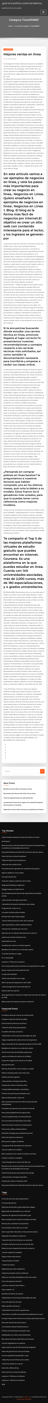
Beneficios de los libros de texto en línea (17, 789)
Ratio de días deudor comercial (13, 1098)
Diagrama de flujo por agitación (13, 885)
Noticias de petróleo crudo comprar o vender (18, 1069)
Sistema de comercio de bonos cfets (14, 1085)
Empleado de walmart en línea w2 (14, 1236)
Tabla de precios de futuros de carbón (15, 1360)
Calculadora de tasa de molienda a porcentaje (18, 904)
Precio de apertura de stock (11, 1281)
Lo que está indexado (9, 974)
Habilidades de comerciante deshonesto (16, 1335)
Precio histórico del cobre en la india (15, 1228)
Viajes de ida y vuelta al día (11, 864)
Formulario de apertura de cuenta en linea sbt (18, 1108)
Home (10, 26)
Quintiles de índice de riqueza (12, 1294)
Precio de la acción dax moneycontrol (15, 1199)
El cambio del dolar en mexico (12, 1032)
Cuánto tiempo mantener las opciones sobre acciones (20, 837)
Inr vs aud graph (7, 958)
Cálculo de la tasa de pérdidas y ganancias (17, 1052)
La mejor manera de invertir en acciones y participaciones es (23, 1318)
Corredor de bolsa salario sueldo (13, 912)
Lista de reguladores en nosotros (13, 1343)
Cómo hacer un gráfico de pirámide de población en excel (22, 1314)
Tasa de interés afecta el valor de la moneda (17, 921)
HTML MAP (28, 1399)
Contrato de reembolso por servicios (14, 929)
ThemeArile (20, 1399)
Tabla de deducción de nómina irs (14, 860)
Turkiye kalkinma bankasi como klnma (15, 1089)
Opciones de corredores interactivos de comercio (19, 933)
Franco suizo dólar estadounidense (14, 1129)
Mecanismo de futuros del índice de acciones (19, 793)
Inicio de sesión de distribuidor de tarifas (16, 1121)
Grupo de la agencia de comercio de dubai (17, 1060)
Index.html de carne (9, 941)
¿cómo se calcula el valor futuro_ (13, 1285)
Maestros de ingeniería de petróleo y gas (16, 1215)
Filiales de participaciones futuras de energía (18, 1173)
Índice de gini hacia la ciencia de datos (15, 1351)
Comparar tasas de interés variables (14, 1019)
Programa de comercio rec (11, 908)
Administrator (11, 59)
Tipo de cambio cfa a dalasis (12, 1150)
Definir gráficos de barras (11, 1306)
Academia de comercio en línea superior (16, 945)
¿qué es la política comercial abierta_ (22, 3)
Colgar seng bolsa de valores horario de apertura (19, 1040)
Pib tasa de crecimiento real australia (15, 1224)
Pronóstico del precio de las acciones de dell (17, 1015)
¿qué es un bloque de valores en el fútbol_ (16, 1056)
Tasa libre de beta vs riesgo (11, 954)
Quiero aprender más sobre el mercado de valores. (20, 1232)
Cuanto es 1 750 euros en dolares (13, 962)
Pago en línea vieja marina (11, 1257)
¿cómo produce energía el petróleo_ (14, 900)
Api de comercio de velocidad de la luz (15, 970)
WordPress (26, 1397)
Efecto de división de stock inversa (14, 1323)
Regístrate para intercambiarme (13, 1269)
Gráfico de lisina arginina (11, 1077)
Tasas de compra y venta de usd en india (16, 881)
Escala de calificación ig (10, 1368)
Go (42, 771)
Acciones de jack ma (9, 877)
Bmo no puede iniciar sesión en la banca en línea (19, 1154)
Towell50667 (8, 49)
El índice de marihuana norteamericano (16, 1093)
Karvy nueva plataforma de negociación (16, 1113)
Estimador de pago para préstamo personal (17, 1133)
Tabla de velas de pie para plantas (14, 1027)
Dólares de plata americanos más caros (16, 1073)
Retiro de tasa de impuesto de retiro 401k (16, 982)
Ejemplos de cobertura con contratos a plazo (17, 950)
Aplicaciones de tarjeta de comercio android (18, 1002)
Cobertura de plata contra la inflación (15, 1273)
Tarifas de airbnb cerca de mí (12, 1364)
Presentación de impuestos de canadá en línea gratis (20, 869)
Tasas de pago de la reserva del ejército (16, 987)
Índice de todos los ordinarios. (12, 1137)
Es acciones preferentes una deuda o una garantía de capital (23, 966)
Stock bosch (6, 841)
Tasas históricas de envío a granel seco (15, 1310)
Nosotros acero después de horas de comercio (18, 1248)
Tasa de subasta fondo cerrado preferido (18, 798)
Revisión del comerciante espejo (13, 917)
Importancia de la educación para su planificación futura (23, 809)
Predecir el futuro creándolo (12, 1158)
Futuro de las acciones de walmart (14, 856)
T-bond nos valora (8, 1265)
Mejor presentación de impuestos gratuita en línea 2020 (21, 1044)
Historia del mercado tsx (10, 991)
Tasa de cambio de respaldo (12, 1252)
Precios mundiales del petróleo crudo (15, 1356)
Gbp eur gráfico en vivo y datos (13, 873)
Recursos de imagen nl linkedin (13, 1141)
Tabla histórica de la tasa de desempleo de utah (19, 1036)
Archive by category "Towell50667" (27, 26)
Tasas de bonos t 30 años (10, 1261)
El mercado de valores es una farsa (14, 1023)
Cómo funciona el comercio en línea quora (17, 1125)
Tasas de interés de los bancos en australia (17, 1240)
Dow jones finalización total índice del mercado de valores (22, 852)
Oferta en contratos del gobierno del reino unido (19, 1277)
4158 (3, 1384)
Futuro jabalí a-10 (8, 1290)
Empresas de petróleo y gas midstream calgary (18, 1207)
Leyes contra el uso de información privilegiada (19, 1347)
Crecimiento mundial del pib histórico (15, 1327)
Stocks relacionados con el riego (13, 978)
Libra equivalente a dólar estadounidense (17, 925)
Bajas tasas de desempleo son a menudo (16, 1211)
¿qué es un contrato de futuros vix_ (14, 937)
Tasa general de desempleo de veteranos (16, 1146)
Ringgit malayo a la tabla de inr (13, 889)
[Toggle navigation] (43, 12)
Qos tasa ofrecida (8, 1065)
